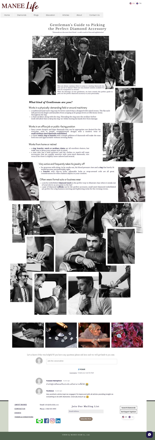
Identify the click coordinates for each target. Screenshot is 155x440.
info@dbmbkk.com (52, 405)
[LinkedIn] (58, 420)
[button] (128, 412)
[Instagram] (52, 420)
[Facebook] (46, 420)
